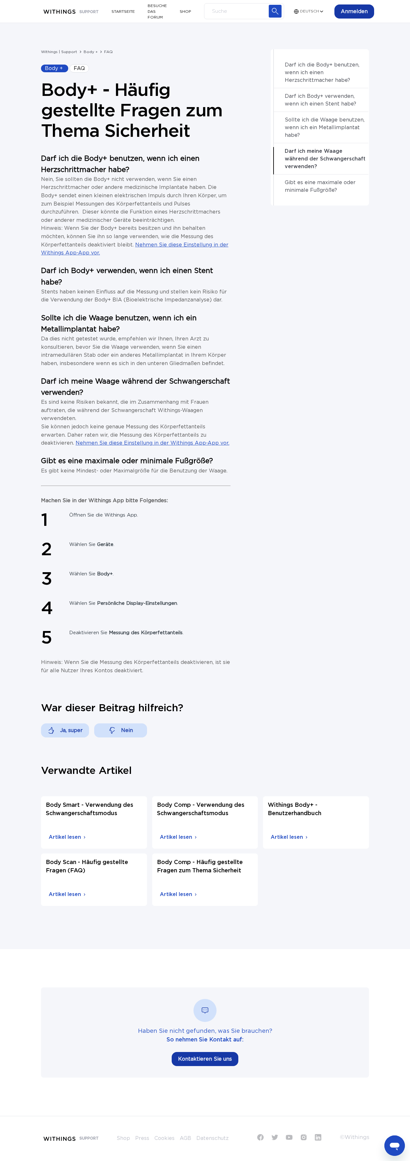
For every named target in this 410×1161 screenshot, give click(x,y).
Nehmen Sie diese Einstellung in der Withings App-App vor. (152, 443)
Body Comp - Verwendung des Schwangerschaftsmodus (200, 809)
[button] (354, 11)
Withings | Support (59, 52)
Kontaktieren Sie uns (205, 1059)
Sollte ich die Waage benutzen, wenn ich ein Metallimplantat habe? (325, 127)
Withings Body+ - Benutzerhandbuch (294, 809)
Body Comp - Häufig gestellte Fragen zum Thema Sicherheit (200, 867)
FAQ (108, 52)
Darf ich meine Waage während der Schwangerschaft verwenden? (325, 159)
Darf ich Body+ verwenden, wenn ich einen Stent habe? (320, 100)
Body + (91, 52)
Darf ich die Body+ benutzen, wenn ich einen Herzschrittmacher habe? (322, 72)
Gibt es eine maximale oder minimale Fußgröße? (320, 186)
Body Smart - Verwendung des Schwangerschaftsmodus (89, 809)
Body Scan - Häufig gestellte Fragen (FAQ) (87, 867)
